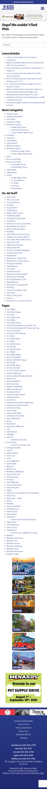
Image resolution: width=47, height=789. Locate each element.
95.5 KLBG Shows (13, 344)
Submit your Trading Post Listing (24, 533)
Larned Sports (12, 143)
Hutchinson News (13, 122)
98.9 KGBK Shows (14, 365)
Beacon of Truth (13, 242)
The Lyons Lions (13, 200)
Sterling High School (19, 167)
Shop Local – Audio (14, 498)
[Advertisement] (23, 16)
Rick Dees (10, 287)
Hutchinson (11, 424)
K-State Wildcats (18, 180)
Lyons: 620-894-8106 (23, 755)
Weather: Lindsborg (14, 546)
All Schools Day (13, 384)
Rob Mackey (11, 256)
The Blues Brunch (13, 271)
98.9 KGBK (11, 363)
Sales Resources (13, 488)
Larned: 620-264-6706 (23, 752)
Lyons (9, 458)
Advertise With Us (14, 381)
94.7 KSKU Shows (13, 339)
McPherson (11, 469)
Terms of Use (12, 527)
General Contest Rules (15, 416)
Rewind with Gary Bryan (16, 226)
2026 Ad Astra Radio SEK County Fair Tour (23, 328)
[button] (42, 8)
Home (9, 421)
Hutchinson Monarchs (20, 130)
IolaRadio (10, 434)
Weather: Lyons (13, 549)
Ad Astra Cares (12, 114)
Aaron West (11, 197)
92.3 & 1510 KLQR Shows (16, 333)
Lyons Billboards (13, 461)
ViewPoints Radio (13, 216)
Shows (9, 501)
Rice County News (14, 159)
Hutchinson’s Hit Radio (16, 277)
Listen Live (11, 456)
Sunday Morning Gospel (16, 218)
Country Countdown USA (17, 290)
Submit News (12, 514)
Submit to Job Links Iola (20, 445)
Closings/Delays (13, 397)
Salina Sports (12, 172)
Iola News (10, 135)
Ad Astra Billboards (14, 373)
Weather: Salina (13, 554)
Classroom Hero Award (16, 394)
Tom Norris (11, 221)
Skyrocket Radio (30, 768)
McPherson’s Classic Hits (16, 258)
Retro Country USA (14, 295)
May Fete (10, 466)
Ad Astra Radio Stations (23, 2)
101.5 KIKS (11, 315)
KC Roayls (15, 186)
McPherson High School (20, 151)
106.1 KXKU (11, 320)
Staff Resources (13, 509)
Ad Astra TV (11, 379)
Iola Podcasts (12, 432)
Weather (10, 535)
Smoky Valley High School (21, 154)
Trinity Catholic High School (22, 132)
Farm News (11, 119)
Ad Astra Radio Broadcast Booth (19, 376)
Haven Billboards (13, 418)
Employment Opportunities (17, 405)
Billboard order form (14, 389)
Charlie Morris (12, 210)
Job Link (10, 437)
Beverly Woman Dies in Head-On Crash (22, 95)
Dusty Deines (12, 208)
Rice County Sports (14, 162)
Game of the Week (14, 413)
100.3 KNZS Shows (14, 312)
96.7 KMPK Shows (14, 355)
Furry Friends (12, 410)
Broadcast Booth (13, 392)
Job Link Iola (11, 442)
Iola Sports (11, 138)
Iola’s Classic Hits (13, 248)
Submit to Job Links (19, 440)
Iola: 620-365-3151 (23, 748)
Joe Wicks (10, 205)
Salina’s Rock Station (15, 245)
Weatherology (38, 773)
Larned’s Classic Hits (15, 253)
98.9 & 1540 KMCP (14, 357)
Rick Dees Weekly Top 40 (16, 279)
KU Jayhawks (16, 188)
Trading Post (12, 530)
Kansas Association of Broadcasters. (24, 771)
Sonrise (10, 298)
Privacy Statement (14, 485)
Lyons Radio (11, 464)
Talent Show (11, 522)
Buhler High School (18, 127)
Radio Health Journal (15, 213)
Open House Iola (13, 474)
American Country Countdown (19, 224)
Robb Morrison (12, 266)
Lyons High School (18, 164)
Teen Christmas (13, 525)
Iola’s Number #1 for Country (18, 234)
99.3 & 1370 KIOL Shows (16, 371)
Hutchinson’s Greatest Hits (17, 285)
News (9, 156)
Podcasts (10, 480)
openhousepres (13, 477)
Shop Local (11, 495)
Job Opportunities (14, 448)
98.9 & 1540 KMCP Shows (17, 360)
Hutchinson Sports (14, 125)
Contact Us (11, 400)
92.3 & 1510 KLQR (13, 331)
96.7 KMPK (11, 352)
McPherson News (13, 146)
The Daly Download (14, 263)
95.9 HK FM (11, 347)
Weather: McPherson (15, 551)
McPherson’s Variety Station (18, 261)
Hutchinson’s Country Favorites (19, 301)
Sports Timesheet (14, 506)
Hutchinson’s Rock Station (17, 274)
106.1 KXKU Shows (14, 323)
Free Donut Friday (13, 408)
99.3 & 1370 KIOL (13, 368)
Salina (9, 490)
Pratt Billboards (13, 482)
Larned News (12, 140)
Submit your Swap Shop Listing (23, 519)
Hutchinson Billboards (15, 426)
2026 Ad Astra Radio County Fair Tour (21, 325)
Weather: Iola (12, 541)
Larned (9, 450)
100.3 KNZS (11, 309)
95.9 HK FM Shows (14, 349)
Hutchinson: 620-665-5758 (23, 745)
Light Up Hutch (12, 453)
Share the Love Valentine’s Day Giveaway (23, 493)
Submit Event (12, 511)
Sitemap (10, 503)
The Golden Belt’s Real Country (19, 240)
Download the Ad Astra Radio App (20, 402)
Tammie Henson (13, 202)
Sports (9, 175)
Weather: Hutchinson (15, 538)
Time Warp (11, 269)
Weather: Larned (13, 543)
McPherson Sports (14, 148)
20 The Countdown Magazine (18, 250)
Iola (8, 429)
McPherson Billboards (15, 472)
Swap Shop (11, 293)
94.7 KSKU (11, 336)
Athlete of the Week (14, 117)
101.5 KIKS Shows (13, 317)
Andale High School (19, 178)
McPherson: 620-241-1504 (23, 759)
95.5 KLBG (11, 341)
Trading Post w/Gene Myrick (18, 237)
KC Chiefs (15, 183)
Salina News (11, 170)
